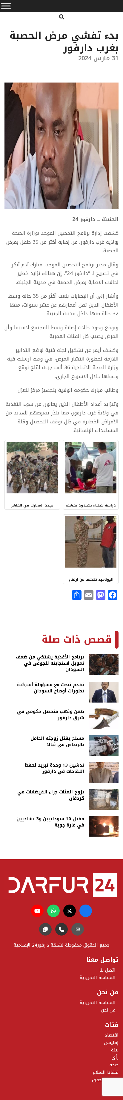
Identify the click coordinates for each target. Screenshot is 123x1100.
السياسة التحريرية (98, 1002)
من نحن (108, 1010)
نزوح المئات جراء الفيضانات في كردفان (50, 795)
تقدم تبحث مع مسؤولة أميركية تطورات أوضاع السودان (50, 688)
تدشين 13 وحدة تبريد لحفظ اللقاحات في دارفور (54, 769)
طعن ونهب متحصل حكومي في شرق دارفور (50, 715)
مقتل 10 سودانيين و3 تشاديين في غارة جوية (50, 822)
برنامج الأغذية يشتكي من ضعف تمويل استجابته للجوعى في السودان (50, 663)
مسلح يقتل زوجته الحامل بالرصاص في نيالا (57, 742)
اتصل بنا (107, 970)
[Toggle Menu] (6, 6)
